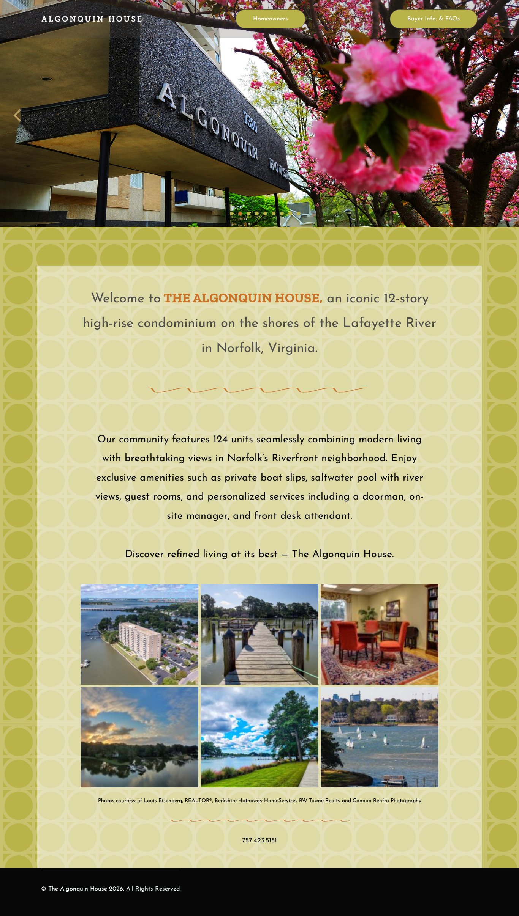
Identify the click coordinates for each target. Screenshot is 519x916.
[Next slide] (501, 115)
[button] (139, 633)
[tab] (232, 213)
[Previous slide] (18, 115)
